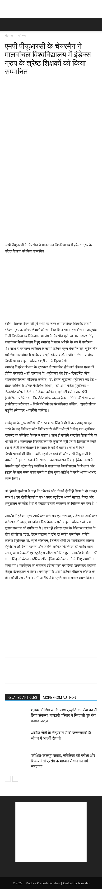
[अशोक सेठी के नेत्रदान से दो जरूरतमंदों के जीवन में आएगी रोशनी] (16, 738)
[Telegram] (75, 83)
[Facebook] (9, 83)
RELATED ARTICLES (22, 697)
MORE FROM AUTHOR (59, 697)
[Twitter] (20, 83)
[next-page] (15, 779)
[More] (86, 83)
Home (9, 35)
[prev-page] (8, 779)
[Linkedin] (53, 83)
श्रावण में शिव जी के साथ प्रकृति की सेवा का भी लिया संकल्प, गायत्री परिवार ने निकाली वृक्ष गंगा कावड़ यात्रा (64, 715)
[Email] (64, 83)
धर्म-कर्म (22, 35)
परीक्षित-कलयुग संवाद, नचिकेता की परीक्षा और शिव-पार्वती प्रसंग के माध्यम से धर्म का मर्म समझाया (63, 761)
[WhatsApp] (42, 83)
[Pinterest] (31, 83)
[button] (8, 24)
